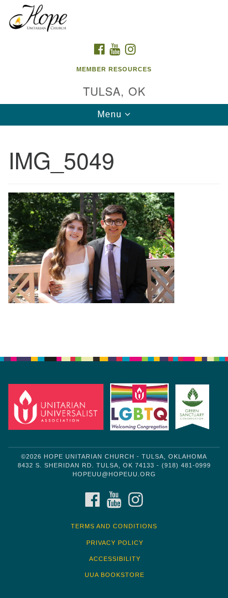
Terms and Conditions (114, 526)
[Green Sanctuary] (194, 406)
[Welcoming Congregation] (142, 406)
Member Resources (114, 69)
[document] (114, 235)
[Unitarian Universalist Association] (58, 406)
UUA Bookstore (114, 574)
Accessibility (115, 558)
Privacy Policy (114, 542)
